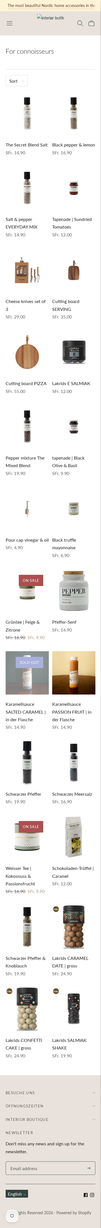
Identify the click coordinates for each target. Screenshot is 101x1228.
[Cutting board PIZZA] (27, 352)
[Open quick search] (80, 23)
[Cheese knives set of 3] (27, 270)
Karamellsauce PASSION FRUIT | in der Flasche (71, 711)
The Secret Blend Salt (27, 144)
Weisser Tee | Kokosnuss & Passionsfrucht (20, 875)
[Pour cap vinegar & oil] (27, 508)
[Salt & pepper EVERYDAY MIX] (27, 188)
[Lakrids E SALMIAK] (73, 352)
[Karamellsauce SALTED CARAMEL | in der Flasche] (27, 673)
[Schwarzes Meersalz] (73, 762)
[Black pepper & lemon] (73, 113)
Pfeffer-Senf (64, 622)
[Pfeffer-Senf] (73, 590)
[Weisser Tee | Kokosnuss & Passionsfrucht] (27, 837)
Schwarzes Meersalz (72, 794)
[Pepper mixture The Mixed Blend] (27, 426)
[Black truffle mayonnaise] (73, 508)
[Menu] (9, 23)
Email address (23, 1161)
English (15, 1194)
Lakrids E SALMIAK (71, 383)
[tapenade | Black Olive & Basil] (73, 426)
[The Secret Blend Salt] (27, 113)
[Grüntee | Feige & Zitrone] (27, 590)
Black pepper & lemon (73, 144)
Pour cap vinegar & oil (27, 539)
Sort (13, 80)
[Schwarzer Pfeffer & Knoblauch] (27, 927)
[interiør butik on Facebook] (86, 1195)
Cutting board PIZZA (26, 383)
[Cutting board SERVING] (73, 270)
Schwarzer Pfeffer (23, 794)
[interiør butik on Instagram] (92, 1195)
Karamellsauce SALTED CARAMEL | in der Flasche (26, 711)
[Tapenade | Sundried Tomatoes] (73, 188)
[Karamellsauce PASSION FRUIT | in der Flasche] (73, 673)
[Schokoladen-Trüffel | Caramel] (73, 837)
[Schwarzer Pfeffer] (27, 762)
